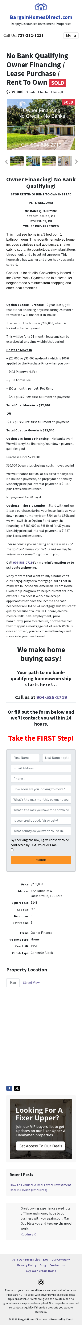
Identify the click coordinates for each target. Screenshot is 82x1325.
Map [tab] (13, 982)
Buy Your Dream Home (41, 1271)
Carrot (69, 1319)
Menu (71, 35)
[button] (6, 161)
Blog (43, 1265)
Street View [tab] (31, 982)
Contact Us (57, 1265)
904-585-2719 (23, 562)
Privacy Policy (26, 1265)
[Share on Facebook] (9, 1088)
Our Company (61, 1260)
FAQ (45, 1260)
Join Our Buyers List (26, 1260)
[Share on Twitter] (17, 1088)
